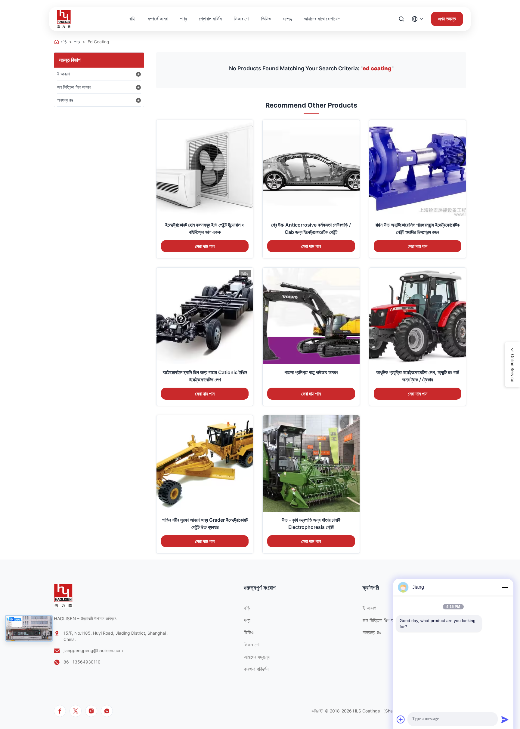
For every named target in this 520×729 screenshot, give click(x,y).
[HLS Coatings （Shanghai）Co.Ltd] (64, 19)
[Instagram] (91, 711)
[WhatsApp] (107, 711)
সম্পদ (287, 19)
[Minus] (505, 587)
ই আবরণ (63, 73)
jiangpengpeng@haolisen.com (93, 650)
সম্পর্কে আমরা (157, 19)
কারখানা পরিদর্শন (256, 669)
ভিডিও (266, 19)
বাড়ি (132, 19)
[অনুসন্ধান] (401, 19)
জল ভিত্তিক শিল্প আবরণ (74, 87)
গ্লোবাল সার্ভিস (210, 19)
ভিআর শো (241, 19)
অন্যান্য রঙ (65, 99)
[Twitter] (76, 711)
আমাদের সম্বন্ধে (257, 657)
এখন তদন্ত (447, 18)
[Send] (505, 719)
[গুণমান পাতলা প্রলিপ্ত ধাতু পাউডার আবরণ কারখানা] (311, 316)
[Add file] (401, 719)
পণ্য (183, 19)
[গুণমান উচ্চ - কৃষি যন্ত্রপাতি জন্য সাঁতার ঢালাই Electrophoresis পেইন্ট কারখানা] (311, 463)
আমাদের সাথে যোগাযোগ (322, 19)
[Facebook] (60, 711)
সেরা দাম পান (205, 246)
